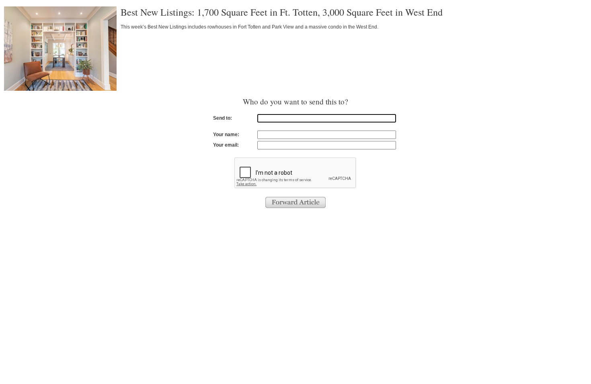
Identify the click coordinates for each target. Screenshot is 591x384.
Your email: (226, 145)
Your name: (226, 134)
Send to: (222, 118)
